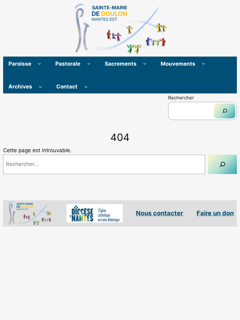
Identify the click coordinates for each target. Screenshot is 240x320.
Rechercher (181, 98)
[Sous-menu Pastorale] (88, 63)
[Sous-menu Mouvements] (203, 63)
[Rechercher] (224, 110)
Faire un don (215, 213)
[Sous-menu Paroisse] (39, 63)
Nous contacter (159, 213)
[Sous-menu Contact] (86, 86)
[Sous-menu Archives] (40, 86)
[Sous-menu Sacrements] (144, 63)
